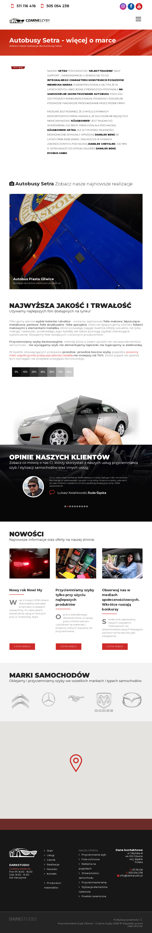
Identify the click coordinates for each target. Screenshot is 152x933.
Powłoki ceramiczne (94, 896)
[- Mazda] (104, 699)
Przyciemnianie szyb (94, 854)
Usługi (50, 855)
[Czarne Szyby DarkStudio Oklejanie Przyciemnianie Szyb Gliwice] (29, 20)
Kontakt (52, 873)
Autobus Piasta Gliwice (33, 279)
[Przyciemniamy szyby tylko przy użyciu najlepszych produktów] (76, 564)
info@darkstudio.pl (131, 875)
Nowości (52, 869)
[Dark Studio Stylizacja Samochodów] (23, 918)
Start (50, 850)
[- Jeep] (132, 696)
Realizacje (53, 864)
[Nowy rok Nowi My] (29, 564)
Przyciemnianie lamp (94, 882)
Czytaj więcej (22, 646)
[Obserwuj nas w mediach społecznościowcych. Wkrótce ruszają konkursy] (122, 564)
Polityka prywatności (126, 919)
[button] (76, 763)
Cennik (51, 859)
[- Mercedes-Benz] (21, 699)
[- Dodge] (76, 701)
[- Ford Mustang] (49, 698)
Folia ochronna (91, 859)
